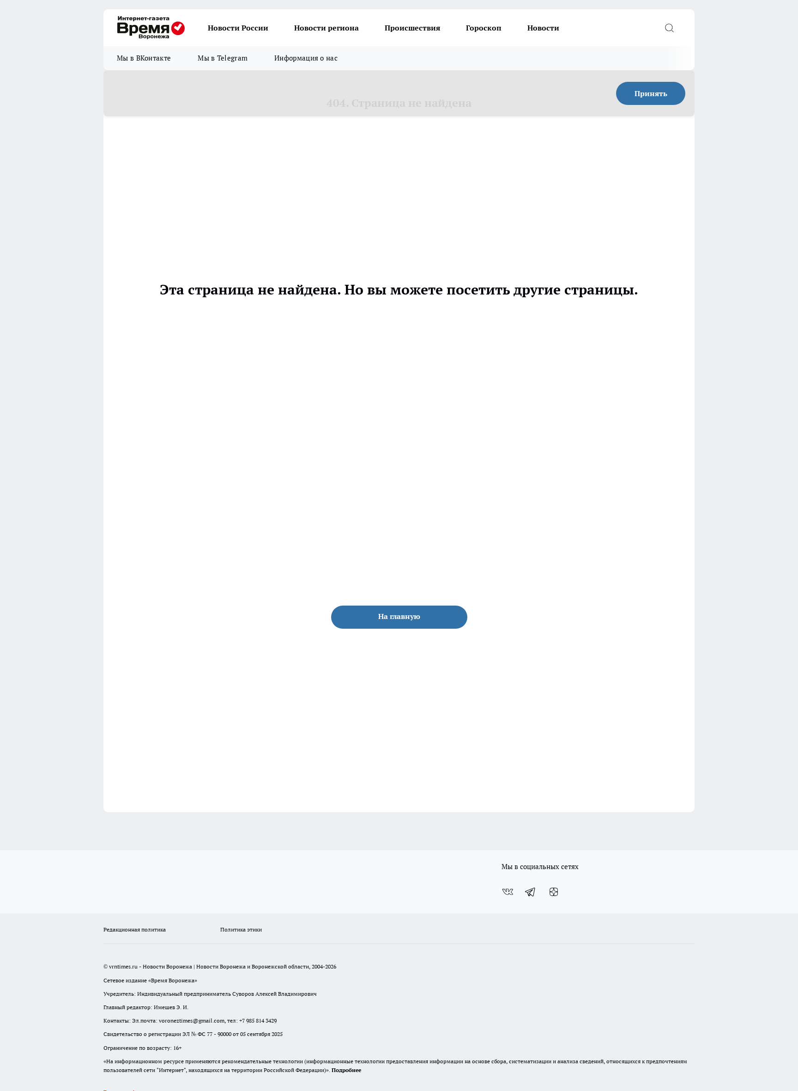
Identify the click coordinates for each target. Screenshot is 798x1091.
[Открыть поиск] (669, 27)
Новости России (238, 27)
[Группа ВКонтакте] (507, 892)
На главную (399, 616)
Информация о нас (306, 58)
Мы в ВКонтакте (144, 58)
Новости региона (326, 27)
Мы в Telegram (223, 58)
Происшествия (412, 27)
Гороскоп (484, 27)
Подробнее (346, 1069)
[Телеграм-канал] (530, 892)
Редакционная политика (134, 929)
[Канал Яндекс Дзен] (553, 892)
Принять (651, 93)
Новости (543, 27)
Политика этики (241, 929)
